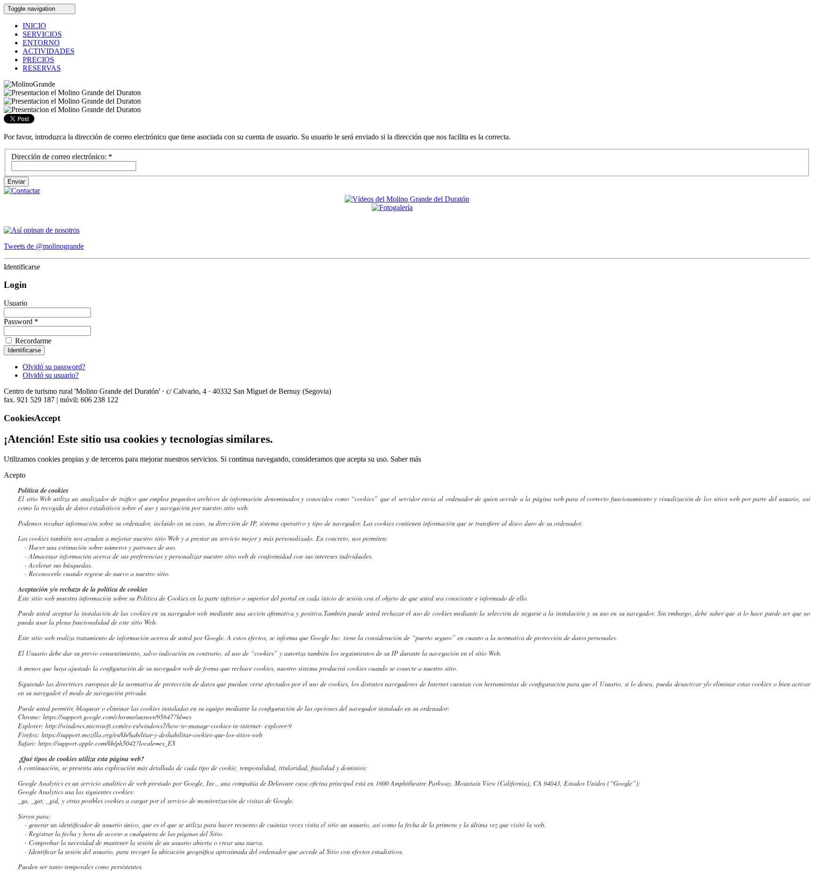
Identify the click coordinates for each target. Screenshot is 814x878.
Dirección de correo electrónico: (61, 157)
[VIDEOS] (407, 199)
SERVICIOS (42, 34)
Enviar (16, 181)
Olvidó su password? (54, 367)
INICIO (34, 26)
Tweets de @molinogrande (44, 246)
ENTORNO (41, 43)
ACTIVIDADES (48, 51)
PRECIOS (38, 60)
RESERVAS (42, 68)
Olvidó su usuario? (51, 375)
